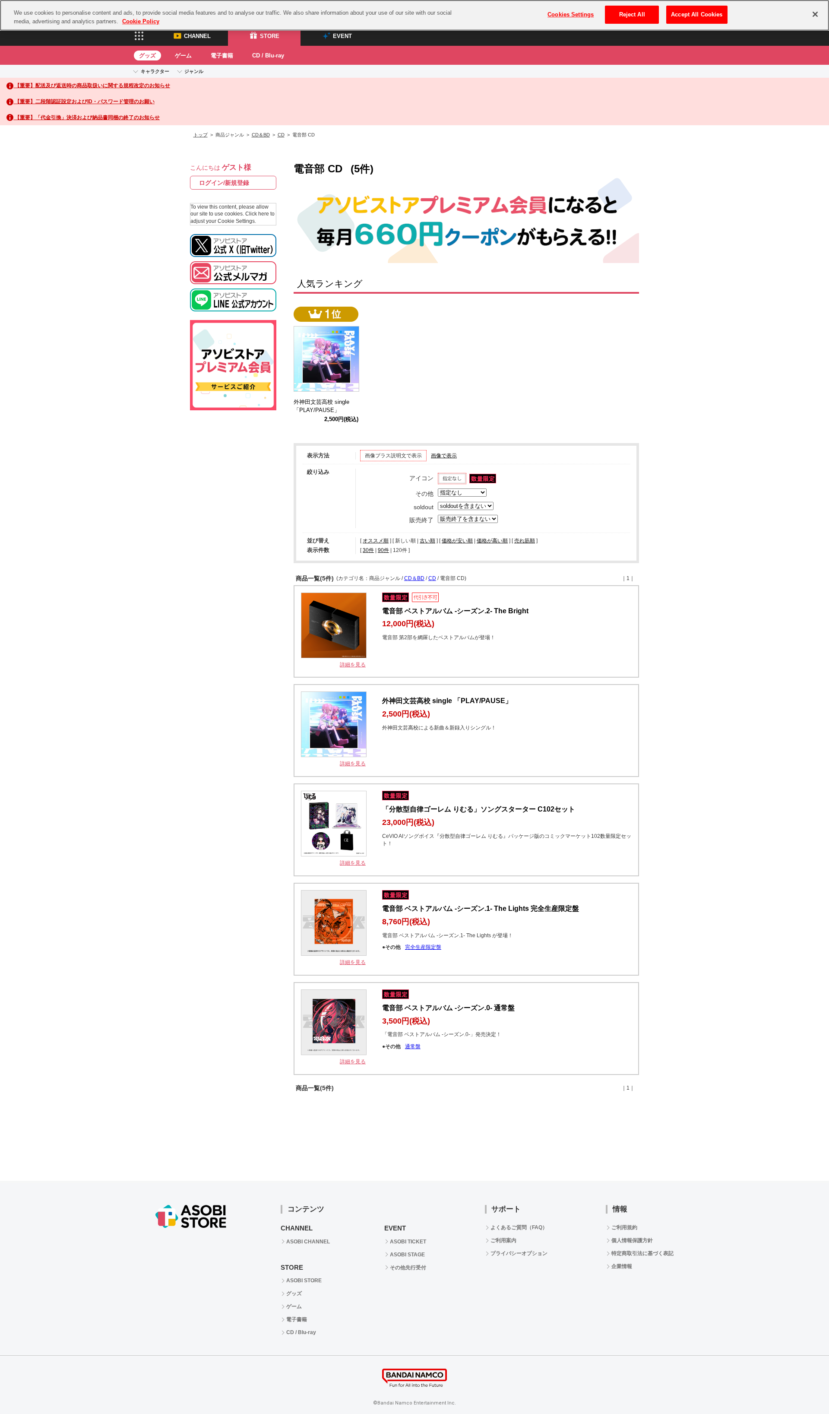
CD (281, 134)
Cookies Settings (570, 14)
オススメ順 (376, 541)
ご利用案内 (503, 1240)
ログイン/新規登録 (224, 182)
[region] (414, 15)
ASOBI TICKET (408, 1242)
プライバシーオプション (518, 1253)
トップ (200, 134)
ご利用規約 (624, 1227)
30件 (368, 550)
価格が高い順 (492, 541)
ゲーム (183, 55)
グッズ (147, 55)
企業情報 (621, 1266)
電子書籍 (222, 55)
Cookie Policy (140, 21)
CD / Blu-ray (268, 55)
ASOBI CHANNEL (308, 1242)
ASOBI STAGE (407, 1255)
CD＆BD (261, 134)
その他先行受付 (408, 1268)
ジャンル (193, 71)
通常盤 (413, 1046)
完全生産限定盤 (423, 947)
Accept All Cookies (696, 14)
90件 (383, 550)
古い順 (427, 541)
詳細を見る (353, 665)
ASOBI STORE (304, 1281)
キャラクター (155, 71)
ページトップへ (801, 1386)
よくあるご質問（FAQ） (518, 1227)
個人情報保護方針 (632, 1240)
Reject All (632, 14)
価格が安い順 (457, 541)
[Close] (815, 14)
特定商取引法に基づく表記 (642, 1253)
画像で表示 (444, 456)
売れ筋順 (524, 541)
